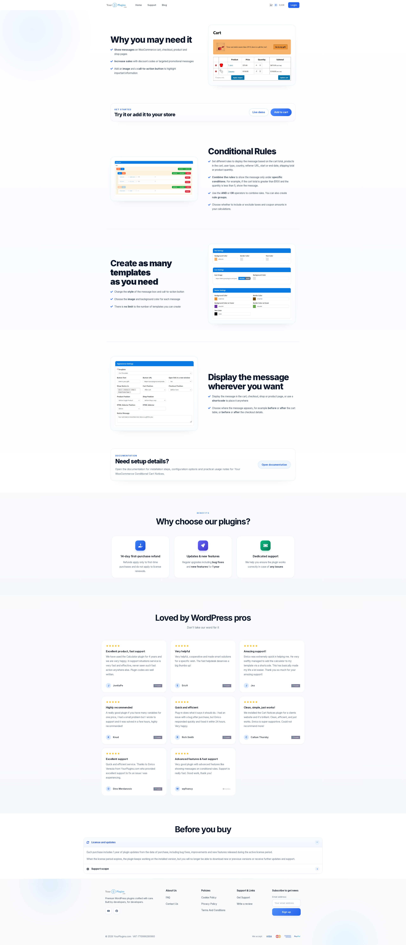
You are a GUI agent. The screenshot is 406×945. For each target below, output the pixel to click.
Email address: (279, 897)
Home (138, 5)
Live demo (258, 112)
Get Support (243, 897)
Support (151, 5)
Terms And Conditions (213, 910)
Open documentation (274, 464)
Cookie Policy (208, 897)
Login (294, 5)
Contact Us (172, 903)
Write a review (244, 903)
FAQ (168, 897)
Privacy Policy (209, 903)
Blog (164, 5)
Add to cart (281, 112)
